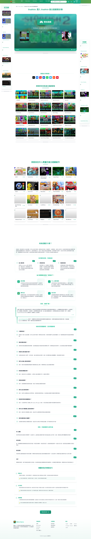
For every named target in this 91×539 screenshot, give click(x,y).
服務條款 (52, 527)
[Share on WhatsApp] (47, 77)
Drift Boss (35, 1)
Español (75, 523)
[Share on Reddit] (54, 77)
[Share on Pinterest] (57, 77)
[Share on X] (33, 77)
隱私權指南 (53, 525)
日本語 (71, 523)
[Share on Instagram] (40, 77)
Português (67, 525)
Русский (71, 525)
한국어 (67, 527)
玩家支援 (52, 523)
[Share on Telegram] (50, 77)
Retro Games (21, 6)
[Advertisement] (6, 108)
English (67, 523)
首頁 (22, 1)
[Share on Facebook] (37, 77)
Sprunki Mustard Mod (23, 319)
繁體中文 (75, 525)
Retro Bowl (27, 1)
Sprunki (41, 1)
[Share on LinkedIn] (44, 77)
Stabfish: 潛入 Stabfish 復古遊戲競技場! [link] (31, 6)
